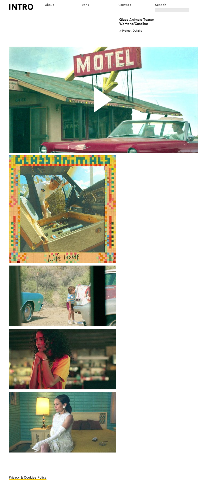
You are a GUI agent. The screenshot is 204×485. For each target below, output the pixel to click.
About (49, 5)
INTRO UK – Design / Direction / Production (21, 6)
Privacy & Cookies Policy (27, 477)
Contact (124, 5)
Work (85, 5)
